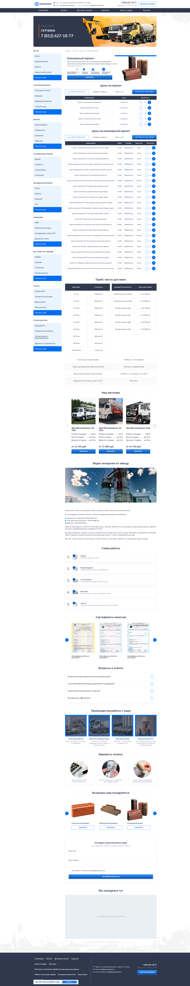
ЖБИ (37, 223)
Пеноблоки (39, 175)
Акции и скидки (126, 10)
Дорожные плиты (42, 239)
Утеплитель (39, 268)
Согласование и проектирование (41, 337)
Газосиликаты (40, 170)
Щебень (38, 194)
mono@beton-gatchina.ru (67, 5)
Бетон (37, 56)
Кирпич (38, 159)
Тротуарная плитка (42, 90)
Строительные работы (44, 331)
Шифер (38, 257)
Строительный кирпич (80, 823)
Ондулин (38, 262)
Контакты (147, 10)
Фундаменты (40, 326)
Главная (67, 51)
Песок (37, 188)
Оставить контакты (111, 876)
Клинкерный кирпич (135, 823)
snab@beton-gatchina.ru (97, 5)
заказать (83, 827)
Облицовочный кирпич (108, 823)
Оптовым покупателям (67, 974)
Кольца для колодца (43, 228)
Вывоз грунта (40, 302)
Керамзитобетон (41, 61)
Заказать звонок (147, 4)
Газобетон (39, 164)
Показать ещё (40, 77)
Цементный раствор (43, 72)
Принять (69, 982)
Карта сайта (82, 974)
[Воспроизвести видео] (111, 485)
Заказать (90, 77)
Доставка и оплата (84, 10)
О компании (43, 10)
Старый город (40, 107)
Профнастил (40, 130)
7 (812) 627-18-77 (129, 3)
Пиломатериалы (41, 273)
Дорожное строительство (45, 343)
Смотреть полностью (74, 66)
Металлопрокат (41, 125)
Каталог (64, 10)
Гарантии (105, 10)
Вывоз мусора (40, 307)
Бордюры (39, 96)
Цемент (38, 67)
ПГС (36, 204)
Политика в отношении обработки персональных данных (57, 969)
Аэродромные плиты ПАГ (45, 233)
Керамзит (38, 199)
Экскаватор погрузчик (43, 297)
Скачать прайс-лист (78, 91)
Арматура (39, 141)
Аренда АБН (40, 291)
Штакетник (39, 135)
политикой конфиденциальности (93, 870)
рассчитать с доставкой (144, 91)
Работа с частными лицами (45, 974)
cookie (58, 982)
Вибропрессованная (43, 101)
